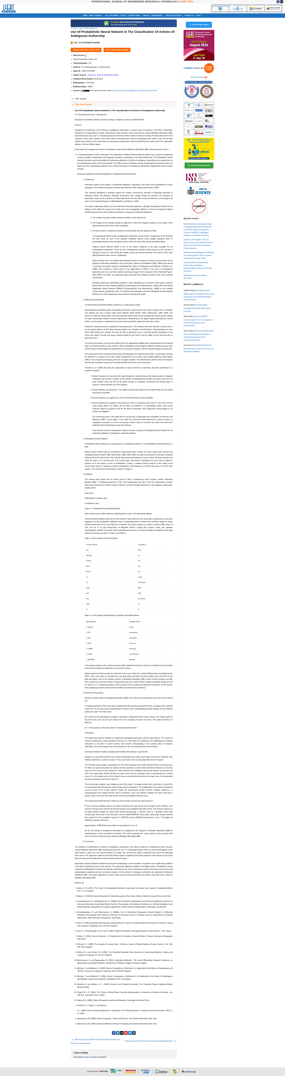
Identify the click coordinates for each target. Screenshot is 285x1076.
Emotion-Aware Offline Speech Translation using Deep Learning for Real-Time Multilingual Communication (199, 295)
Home (85, 15)
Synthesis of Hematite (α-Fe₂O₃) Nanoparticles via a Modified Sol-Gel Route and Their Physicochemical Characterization (198, 244)
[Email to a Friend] (122, 1033)
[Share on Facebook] (114, 1033)
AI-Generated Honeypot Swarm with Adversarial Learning (197, 308)
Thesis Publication (174, 15)
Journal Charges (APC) (200, 165)
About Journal (95, 15)
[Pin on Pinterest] (126, 1033)
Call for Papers (112, 15)
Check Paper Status (200, 25)
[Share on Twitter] (118, 1033)
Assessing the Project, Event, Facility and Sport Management (149, 1041)
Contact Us (189, 15)
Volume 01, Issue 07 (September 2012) (84, 28)
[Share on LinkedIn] (130, 1033)
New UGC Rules (197, 77)
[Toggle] (73, 99)
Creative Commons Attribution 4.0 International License (135, 90)
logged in (87, 1057)
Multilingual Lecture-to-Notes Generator (195, 276)
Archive (146, 15)
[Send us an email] (281, 1)
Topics (123, 15)
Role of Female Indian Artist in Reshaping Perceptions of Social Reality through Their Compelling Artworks (199, 335)
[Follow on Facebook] (278, 1)
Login (198, 15)
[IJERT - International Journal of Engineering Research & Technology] (9, 8)
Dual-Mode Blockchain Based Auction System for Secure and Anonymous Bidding (198, 348)
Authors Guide (133, 15)
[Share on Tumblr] (134, 1033)
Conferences (157, 15)
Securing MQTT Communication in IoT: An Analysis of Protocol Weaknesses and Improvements (198, 321)
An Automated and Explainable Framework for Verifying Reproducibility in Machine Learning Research (198, 267)
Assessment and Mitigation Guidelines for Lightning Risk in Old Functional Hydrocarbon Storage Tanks (199, 255)
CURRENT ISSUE (192, 68)
